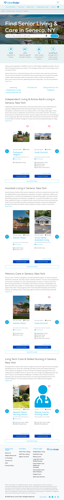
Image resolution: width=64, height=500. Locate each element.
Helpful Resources (10, 455)
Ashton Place (19, 237)
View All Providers (32, 181)
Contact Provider (21, 176)
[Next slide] (57, 151)
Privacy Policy (9, 465)
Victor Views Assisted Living (42, 238)
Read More (8, 81)
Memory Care (37, 456)
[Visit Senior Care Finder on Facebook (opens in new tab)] (49, 497)
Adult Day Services (39, 477)
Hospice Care (37, 474)
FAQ (6, 463)
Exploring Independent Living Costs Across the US (13, 89)
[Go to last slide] (7, 151)
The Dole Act (32, 87)
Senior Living (10, 11)
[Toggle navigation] (58, 2)
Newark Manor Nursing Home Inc (20, 414)
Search (54, 36)
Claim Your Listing (24, 451)
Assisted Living (55, 7)
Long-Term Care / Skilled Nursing (38, 460)
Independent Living (42, 7)
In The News (8, 458)
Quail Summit (41, 152)
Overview (21, 7)
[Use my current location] (46, 36)
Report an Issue (24, 456)
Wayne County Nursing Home (42, 413)
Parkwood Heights (18, 153)
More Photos (17, 159)
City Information (10, 7)
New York (19, 11)
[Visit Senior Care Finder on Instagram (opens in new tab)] (58, 497)
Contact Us (8, 460)
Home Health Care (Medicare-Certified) (38, 465)
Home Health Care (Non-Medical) (38, 471)
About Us (8, 453)
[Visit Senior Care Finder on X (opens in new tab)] (55, 497)
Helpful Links (30, 7)
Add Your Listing (24, 454)
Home (3, 11)
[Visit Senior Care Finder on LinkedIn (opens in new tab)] (52, 497)
